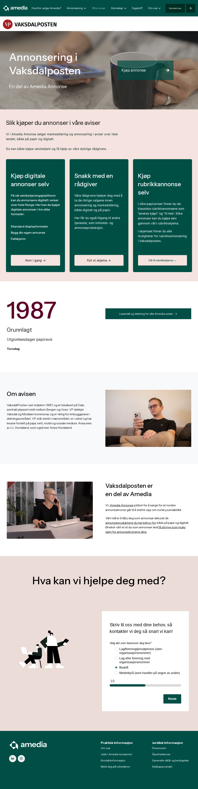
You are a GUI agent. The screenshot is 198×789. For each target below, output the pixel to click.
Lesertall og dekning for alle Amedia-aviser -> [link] (148, 313)
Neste (172, 698)
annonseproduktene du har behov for (130, 523)
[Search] (190, 8)
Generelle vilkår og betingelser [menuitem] (170, 760)
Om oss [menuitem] (105, 748)
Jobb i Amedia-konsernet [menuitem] (116, 754)
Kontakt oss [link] (175, 8)
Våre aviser (99, 8)
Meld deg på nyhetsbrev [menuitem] (115, 766)
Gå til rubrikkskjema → (162, 260)
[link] (15, 8)
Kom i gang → (35, 260)
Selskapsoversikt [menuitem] (162, 766)
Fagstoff (137, 8)
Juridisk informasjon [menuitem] (167, 743)
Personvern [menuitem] (159, 748)
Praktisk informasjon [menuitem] (117, 743)
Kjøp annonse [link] (133, 70)
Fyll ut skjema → (99, 260)
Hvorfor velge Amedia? (46, 8)
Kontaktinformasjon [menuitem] (113, 760)
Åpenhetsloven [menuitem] (161, 754)
